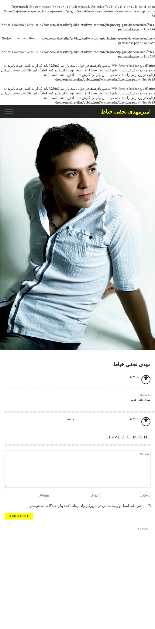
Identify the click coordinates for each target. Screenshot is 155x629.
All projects (142, 528)
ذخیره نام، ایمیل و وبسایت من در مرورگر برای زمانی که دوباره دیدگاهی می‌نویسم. (86, 506)
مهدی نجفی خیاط (140, 399)
